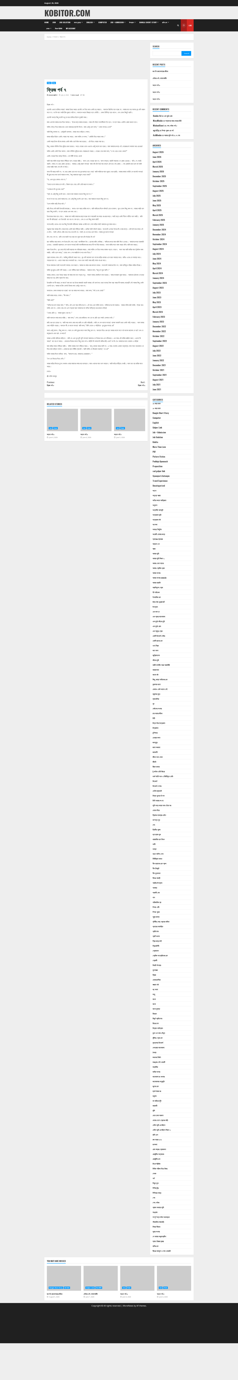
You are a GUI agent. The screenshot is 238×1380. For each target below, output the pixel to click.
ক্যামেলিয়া (156, 698)
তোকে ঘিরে (156, 810)
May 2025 (157, 205)
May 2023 (157, 302)
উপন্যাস (131, 22)
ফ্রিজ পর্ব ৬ (141, 384)
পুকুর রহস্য (156, 916)
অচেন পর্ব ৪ (129, 420)
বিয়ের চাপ (156, 1023)
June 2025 (157, 200)
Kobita (155, 442)
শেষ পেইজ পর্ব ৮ (172, 125)
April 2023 (157, 307)
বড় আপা (155, 989)
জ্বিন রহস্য (156, 766)
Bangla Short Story (148, 22)
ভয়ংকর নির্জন (157, 1057)
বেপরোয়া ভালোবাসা (158, 1047)
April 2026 (157, 161)
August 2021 (158, 379)
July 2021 (156, 384)
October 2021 (158, 370)
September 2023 (160, 282)
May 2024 (157, 263)
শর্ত (154, 1178)
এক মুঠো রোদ (168, 115)
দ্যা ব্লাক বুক (157, 834)
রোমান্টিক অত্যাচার (158, 1154)
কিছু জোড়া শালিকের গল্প (160, 679)
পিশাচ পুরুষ (156, 911)
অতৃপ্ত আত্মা (157, 495)
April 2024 (157, 268)
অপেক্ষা (155, 524)
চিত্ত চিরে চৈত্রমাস (159, 722)
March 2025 (158, 215)
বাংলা (154, 999)
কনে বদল (155, 650)
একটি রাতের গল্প (158, 640)
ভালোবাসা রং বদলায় (159, 1076)
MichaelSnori (158, 125)
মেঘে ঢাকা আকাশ (158, 1115)
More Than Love (159, 446)
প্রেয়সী (155, 960)
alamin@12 (53, 95)
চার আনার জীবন (157, 713)
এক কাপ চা (156, 611)
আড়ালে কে (156, 543)
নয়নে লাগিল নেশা (158, 853)
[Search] (178, 25)
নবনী (154, 844)
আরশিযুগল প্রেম (158, 587)
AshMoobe (157, 135)
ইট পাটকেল (156, 592)
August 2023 (158, 287)
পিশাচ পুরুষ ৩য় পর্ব (167, 130)
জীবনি (154, 761)
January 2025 (158, 224)
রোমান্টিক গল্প (156, 1158)
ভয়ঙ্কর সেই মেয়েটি (159, 1061)
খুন (153, 703)
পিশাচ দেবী (156, 907)
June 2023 (157, 297)
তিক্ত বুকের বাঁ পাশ (158, 795)
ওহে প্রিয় (156, 645)
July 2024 (157, 253)
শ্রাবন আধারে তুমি (158, 1207)
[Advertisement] (96, 61)
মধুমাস (155, 1095)
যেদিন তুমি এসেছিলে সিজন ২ (162, 1129)
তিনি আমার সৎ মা (158, 800)
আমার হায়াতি (157, 582)
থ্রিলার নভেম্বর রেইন (159, 814)
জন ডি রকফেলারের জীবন (160, 71)
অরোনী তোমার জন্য (159, 534)
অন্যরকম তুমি (157, 514)
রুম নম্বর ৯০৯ (157, 1139)
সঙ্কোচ (155, 1212)
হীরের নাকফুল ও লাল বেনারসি (162, 1250)
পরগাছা (155, 887)
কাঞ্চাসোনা (156, 669)
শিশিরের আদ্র (157, 1192)
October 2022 (158, 336)
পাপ (154, 897)
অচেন (50, 428)
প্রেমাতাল (156, 950)
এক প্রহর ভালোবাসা (159, 616)
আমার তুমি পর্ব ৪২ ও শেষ (172, 135)
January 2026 (158, 171)
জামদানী (155, 752)
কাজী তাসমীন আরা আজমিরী (161, 664)
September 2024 (160, 244)
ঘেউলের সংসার (157, 708)
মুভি (154, 1110)
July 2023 (157, 292)
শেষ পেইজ (156, 1202)
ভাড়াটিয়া (155, 1066)
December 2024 (159, 229)
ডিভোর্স (155, 781)
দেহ (154, 824)
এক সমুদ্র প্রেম (158, 630)
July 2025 (157, 195)
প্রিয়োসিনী (156, 945)
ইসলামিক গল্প (157, 597)
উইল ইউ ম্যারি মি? (159, 601)
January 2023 (158, 321)
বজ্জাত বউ (156, 984)
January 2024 (158, 278)
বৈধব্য (154, 1052)
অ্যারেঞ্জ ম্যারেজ (158, 538)
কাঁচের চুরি (156, 660)
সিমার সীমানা (156, 1226)
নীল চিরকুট (156, 868)
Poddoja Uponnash (160, 461)
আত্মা (154, 548)
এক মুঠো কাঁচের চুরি (159, 621)
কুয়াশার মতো (157, 684)
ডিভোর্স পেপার (157, 785)
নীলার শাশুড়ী (156, 877)
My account (70, 28)
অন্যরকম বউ (157, 519)
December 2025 (159, 176)
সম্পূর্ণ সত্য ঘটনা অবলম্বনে (161, 1216)
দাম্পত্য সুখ (156, 819)
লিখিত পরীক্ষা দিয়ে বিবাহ (160, 1168)
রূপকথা (155, 1144)
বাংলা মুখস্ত (77, 22)
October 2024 (158, 239)
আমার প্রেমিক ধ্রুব (159, 568)
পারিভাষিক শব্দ (157, 902)
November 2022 (159, 331)
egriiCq (156, 130)
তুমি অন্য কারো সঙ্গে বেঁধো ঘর (162, 805)
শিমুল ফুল (156, 1183)
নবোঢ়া (154, 848)
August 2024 (158, 248)
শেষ (154, 1197)
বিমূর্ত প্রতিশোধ (157, 1018)
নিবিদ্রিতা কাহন (157, 858)
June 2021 (157, 389)
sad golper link (159, 471)
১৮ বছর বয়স (157, 408)
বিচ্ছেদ (155, 1013)
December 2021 (159, 365)
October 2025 (158, 181)
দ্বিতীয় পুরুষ (156, 829)
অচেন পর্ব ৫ (96, 420)
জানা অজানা (156, 747)
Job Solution (64, 22)
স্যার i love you (158, 1241)
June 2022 (157, 355)
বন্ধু (154, 994)
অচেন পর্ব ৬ (62, 420)
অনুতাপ (155, 505)
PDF (154, 451)
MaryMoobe (158, 120)
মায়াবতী (155, 1105)
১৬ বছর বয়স (157, 403)
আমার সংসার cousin (159, 577)
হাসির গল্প (155, 1246)
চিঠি (154, 718)
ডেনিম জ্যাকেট (157, 790)
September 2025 (160, 186)
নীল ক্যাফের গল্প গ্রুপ (159, 863)
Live (190, 25)
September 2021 (160, 374)
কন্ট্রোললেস (156, 655)
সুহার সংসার (156, 1231)
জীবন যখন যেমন (158, 756)
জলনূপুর (155, 742)
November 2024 (159, 234)
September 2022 (160, 341)
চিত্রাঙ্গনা (155, 727)
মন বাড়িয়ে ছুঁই (157, 1100)
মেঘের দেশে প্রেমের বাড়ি (160, 1120)
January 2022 (158, 360)
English (89, 22)
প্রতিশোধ (156, 931)
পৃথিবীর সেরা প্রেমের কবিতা (161, 921)
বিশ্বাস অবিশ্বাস (158, 1028)
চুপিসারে (155, 732)
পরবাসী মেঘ (156, 892)
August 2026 (158, 152)
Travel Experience (160, 480)
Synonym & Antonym (161, 475)
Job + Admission (117, 22)
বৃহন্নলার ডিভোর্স (158, 1042)
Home (46, 22)
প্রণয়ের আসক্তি (158, 926)
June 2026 (157, 156)
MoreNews (128, 1305)
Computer (102, 22)
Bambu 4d (157, 115)
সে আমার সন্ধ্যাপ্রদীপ (159, 1236)
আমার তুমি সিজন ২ (158, 558)
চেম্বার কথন (156, 737)
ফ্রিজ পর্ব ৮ (51, 384)
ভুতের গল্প (156, 1086)
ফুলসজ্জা (155, 969)
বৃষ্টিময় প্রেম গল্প (158, 1037)
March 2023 (158, 311)
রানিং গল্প (164, 22)
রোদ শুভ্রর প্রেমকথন (159, 1149)
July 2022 (157, 350)
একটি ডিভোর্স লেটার (159, 635)
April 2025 (157, 210)
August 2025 (158, 190)
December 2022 (159, 326)
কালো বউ (155, 674)
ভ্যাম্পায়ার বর (157, 1091)
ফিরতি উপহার (157, 965)
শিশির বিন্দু (156, 1187)
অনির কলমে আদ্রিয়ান (159, 500)
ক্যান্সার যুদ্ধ (156, 693)
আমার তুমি (156, 553)
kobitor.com (67, 13)
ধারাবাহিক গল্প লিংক (158, 839)
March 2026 (158, 166)
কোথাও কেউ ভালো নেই (160, 689)
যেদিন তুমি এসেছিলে (159, 1124)
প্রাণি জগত (156, 936)
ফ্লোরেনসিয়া (157, 979)
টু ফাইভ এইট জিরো (159, 771)
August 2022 (158, 345)
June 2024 (157, 258)
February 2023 (159, 316)
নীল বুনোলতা (156, 873)
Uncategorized (159, 485)
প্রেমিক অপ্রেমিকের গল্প (160, 955)
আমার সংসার (156, 572)
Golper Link (157, 427)
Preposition (157, 466)
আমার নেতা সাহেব (158, 563)
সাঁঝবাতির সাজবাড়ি (158, 1221)
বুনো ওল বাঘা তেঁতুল (159, 1032)
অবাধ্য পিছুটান (157, 529)
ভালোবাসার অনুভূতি (159, 1081)
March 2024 (158, 273)
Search (156, 46)
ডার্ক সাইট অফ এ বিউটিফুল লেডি (163, 776)
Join (54, 22)
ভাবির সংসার (156, 1071)
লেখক (47, 28)
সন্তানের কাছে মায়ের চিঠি (173, 120)
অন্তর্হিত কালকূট (158, 509)
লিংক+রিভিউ (58, 28)
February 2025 (159, 219)
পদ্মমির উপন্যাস (157, 882)
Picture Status (159, 456)
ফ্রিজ (54, 83)
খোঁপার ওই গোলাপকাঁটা (160, 78)
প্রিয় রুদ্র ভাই (157, 940)
